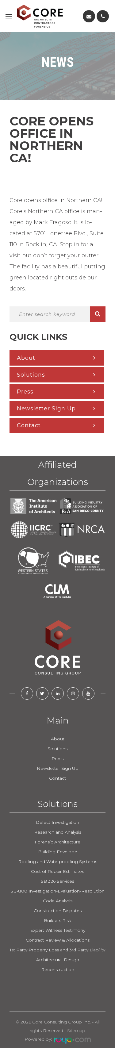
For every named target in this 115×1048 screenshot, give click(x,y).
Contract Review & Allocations (58, 940)
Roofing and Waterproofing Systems (57, 861)
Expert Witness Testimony (57, 930)
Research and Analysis (57, 832)
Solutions (31, 374)
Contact (29, 425)
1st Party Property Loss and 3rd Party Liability (57, 950)
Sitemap (76, 1030)
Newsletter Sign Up (46, 408)
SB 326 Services (57, 881)
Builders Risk (57, 920)
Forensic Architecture (57, 842)
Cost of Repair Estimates (57, 871)
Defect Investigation (57, 822)
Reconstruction (57, 969)
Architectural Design (57, 959)
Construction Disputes (58, 910)
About (26, 358)
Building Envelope (57, 851)
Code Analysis (57, 901)
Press (25, 391)
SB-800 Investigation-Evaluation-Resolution (57, 891)
